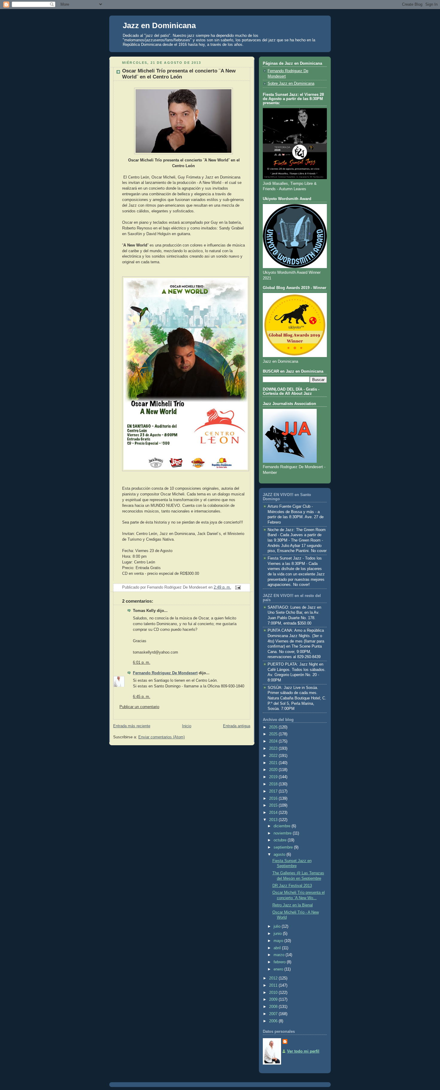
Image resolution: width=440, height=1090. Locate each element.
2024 (274, 741)
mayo (279, 941)
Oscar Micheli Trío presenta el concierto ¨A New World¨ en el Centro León (179, 74)
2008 (274, 1007)
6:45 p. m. (141, 697)
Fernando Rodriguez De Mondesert (165, 673)
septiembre (284, 847)
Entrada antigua (236, 726)
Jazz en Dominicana (159, 25)
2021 (274, 763)
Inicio (186, 726)
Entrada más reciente (131, 726)
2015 (274, 805)
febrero (280, 962)
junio (278, 934)
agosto (280, 854)
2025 (274, 734)
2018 (274, 784)
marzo (280, 955)
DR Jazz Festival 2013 (292, 886)
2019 (274, 777)
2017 (274, 791)
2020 (274, 770)
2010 (274, 993)
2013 (274, 820)
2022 (274, 756)
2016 (274, 798)
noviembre (283, 833)
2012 (274, 978)
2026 (274, 727)
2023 (274, 748)
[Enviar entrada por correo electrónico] (237, 587)
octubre (281, 840)
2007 (274, 1014)
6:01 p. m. (141, 662)
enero (279, 969)
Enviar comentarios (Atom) (161, 737)
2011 (274, 985)
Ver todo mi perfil (303, 1051)
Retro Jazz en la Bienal (292, 905)
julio (278, 926)
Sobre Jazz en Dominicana (291, 83)
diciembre (283, 826)
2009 (274, 999)
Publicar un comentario (139, 707)
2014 (274, 813)
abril (278, 948)
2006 (274, 1021)
